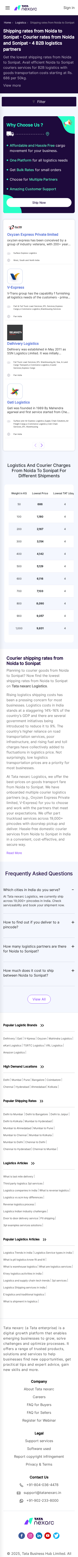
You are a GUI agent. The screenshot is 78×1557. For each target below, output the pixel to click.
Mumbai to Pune (43, 1128)
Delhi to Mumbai (13, 1114)
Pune (27, 1079)
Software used (39, 1448)
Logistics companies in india (20, 1190)
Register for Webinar (39, 1420)
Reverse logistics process (19, 1204)
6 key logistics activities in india (22, 1273)
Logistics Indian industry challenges (25, 1211)
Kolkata (53, 1086)
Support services (39, 1441)
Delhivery (9, 1038)
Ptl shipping (47, 1218)
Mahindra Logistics (60, 1038)
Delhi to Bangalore (37, 1114)
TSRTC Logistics (33, 1045)
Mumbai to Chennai (15, 1135)
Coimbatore (54, 1079)
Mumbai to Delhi (13, 1142)
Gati (20, 1038)
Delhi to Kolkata (13, 1121)
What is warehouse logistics (20, 1266)
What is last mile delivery (18, 1176)
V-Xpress (30, 1038)
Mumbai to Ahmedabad (17, 1128)
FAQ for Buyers (39, 1404)
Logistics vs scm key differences (23, 1197)
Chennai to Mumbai (45, 1149)
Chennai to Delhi (35, 1142)
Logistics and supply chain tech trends (26, 1280)
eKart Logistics (12, 1045)
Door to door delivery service (21, 1218)
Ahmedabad (38, 1086)
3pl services (59, 1280)
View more (12, 85)
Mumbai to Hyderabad (38, 1121)
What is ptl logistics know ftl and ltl (24, 1259)
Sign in (69, 7)
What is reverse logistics (54, 1190)
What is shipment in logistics (20, 1301)
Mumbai (17, 1079)
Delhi (6, 1079)
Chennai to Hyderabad (17, 1149)
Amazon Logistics (14, 1052)
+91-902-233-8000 (42, 1500)
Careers (39, 1397)
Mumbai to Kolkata (40, 1135)
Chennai (8, 1086)
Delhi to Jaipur (59, 1114)
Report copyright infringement (39, 1456)
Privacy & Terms (39, 1464)
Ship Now (39, 202)
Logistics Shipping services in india (24, 1287)
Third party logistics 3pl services (23, 1183)
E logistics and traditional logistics (24, 1294)
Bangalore (38, 1079)
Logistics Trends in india (18, 1252)
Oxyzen (42, 1038)
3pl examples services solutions (22, 1225)
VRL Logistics (54, 1045)
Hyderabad (23, 1086)
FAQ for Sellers (39, 1412)
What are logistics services (55, 1266)
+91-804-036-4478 (42, 1485)
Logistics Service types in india (53, 1252)
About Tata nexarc (39, 1389)
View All (39, 999)
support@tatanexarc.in (42, 1492)
